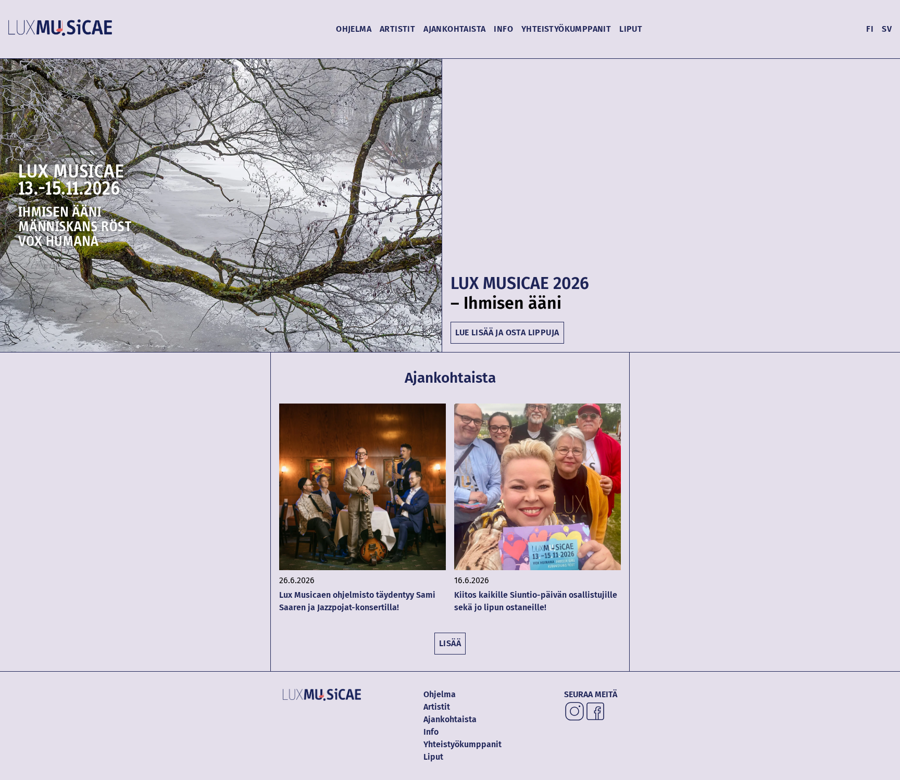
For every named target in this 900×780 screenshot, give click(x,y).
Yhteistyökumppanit (566, 29)
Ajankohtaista (454, 29)
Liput (630, 29)
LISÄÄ (450, 643)
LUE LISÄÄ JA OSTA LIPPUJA (507, 332)
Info (503, 29)
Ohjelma (353, 29)
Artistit (397, 29)
